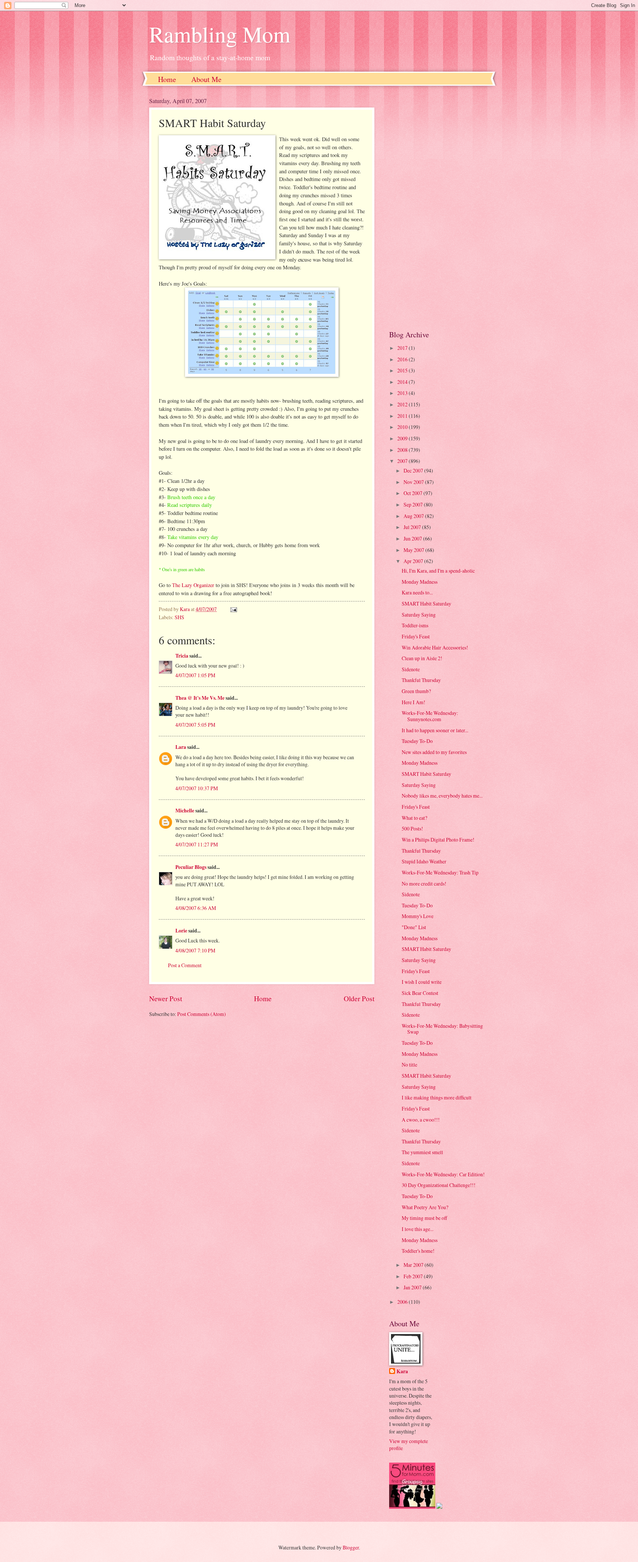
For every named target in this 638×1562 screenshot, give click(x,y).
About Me (206, 79)
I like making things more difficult (436, 1097)
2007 (403, 460)
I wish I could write (422, 981)
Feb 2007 (414, 1276)
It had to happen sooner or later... (435, 730)
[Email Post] (233, 609)
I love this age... (417, 1228)
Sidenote (411, 669)
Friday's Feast (416, 636)
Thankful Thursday (421, 679)
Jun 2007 (413, 538)
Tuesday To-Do (417, 740)
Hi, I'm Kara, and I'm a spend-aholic (438, 570)
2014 (403, 381)
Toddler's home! (418, 1250)
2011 (403, 415)
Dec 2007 (414, 470)
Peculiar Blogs (190, 867)
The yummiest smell (422, 1152)
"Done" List (414, 927)
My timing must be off (424, 1217)
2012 (403, 404)
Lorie (181, 930)
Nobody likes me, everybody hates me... (442, 795)
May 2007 (414, 549)
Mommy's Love (417, 916)
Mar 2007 (414, 1264)
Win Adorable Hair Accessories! (435, 647)
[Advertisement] (439, 207)
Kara (402, 1371)
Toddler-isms (415, 625)
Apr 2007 (414, 561)
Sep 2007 (414, 504)
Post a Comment (185, 965)
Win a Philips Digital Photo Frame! (438, 839)
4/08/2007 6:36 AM (195, 907)
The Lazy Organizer (193, 585)
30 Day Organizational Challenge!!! (439, 1184)
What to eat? (414, 817)
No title (409, 1064)
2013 (403, 392)
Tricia (181, 655)
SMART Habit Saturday (426, 603)
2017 (403, 347)
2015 (403, 370)
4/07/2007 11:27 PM (196, 844)
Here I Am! (413, 702)
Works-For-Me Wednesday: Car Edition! (443, 1174)
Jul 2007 (413, 527)
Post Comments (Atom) (201, 1013)
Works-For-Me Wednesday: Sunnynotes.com (430, 716)
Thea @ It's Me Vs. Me (199, 698)
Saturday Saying (419, 614)
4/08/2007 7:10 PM (195, 950)
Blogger (351, 1547)
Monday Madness (420, 581)
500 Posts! (412, 828)
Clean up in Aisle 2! (422, 658)
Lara (180, 747)
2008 (403, 449)
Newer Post (165, 998)
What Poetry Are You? (425, 1207)
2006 (403, 1301)
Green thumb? (416, 691)
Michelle (184, 810)
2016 (403, 359)
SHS (179, 617)
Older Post (359, 998)
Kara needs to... (417, 592)
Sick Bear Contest (420, 992)
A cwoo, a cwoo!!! (421, 1119)
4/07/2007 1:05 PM (195, 675)
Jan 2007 (413, 1287)
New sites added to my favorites (434, 752)
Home (167, 79)
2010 (403, 426)
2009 (403, 438)
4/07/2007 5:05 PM (195, 724)
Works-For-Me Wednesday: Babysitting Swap (442, 1029)
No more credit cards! (424, 883)
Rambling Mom (220, 34)
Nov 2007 (414, 481)
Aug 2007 (414, 515)
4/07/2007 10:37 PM (196, 788)
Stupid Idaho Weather (424, 861)
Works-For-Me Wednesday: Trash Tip (440, 872)
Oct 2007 (413, 493)
